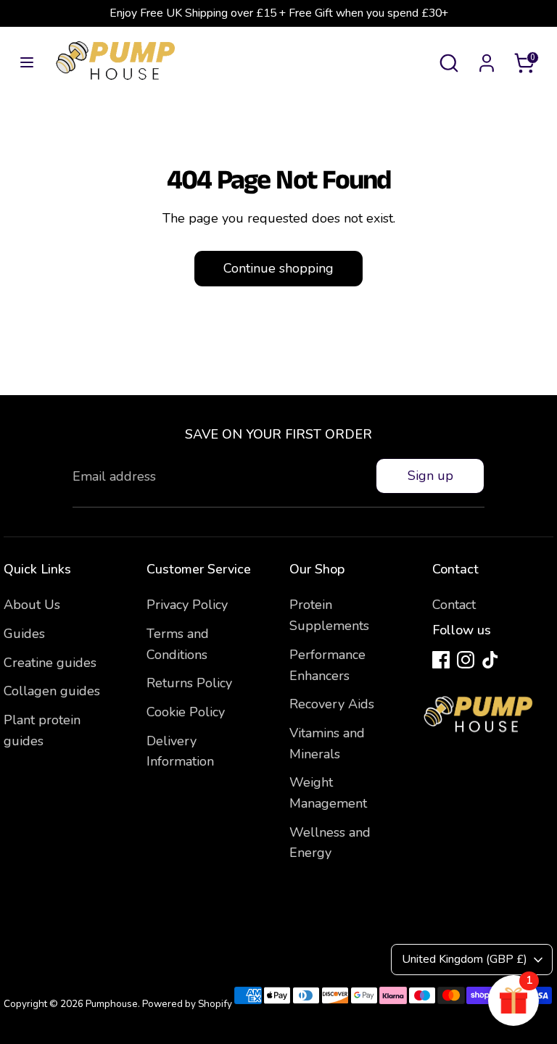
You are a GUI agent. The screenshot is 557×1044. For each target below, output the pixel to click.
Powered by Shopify (187, 1004)
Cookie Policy (186, 712)
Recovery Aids (331, 704)
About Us (32, 604)
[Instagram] (465, 659)
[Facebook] (441, 659)
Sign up (430, 475)
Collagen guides (52, 691)
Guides (24, 633)
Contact (454, 604)
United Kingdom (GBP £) (464, 959)
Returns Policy (189, 683)
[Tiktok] (490, 659)
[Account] (486, 58)
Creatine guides (50, 662)
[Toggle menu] (26, 63)
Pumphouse (112, 1004)
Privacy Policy (187, 604)
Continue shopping (278, 268)
